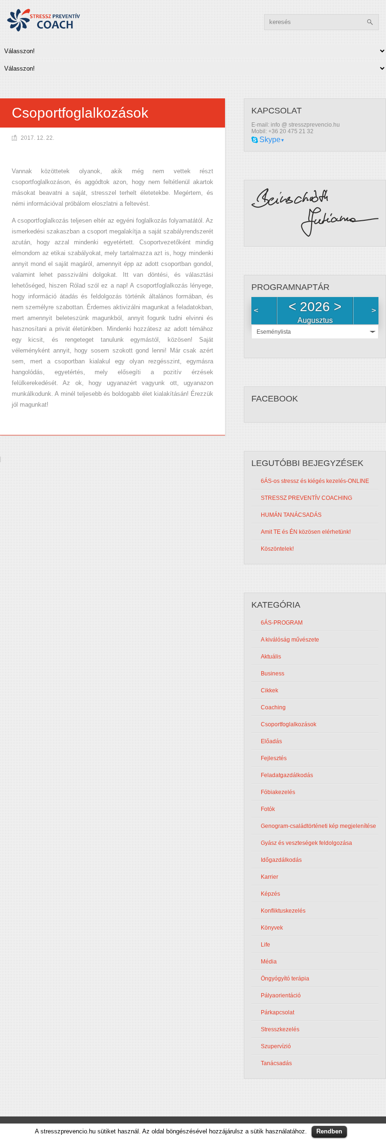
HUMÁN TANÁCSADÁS (291, 515)
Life (265, 944)
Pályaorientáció (281, 995)
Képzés (270, 894)
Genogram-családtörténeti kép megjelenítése (318, 826)
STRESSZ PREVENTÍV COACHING (306, 498)
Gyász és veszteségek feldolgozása (306, 843)
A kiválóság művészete (290, 639)
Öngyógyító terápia (285, 978)
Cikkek (269, 690)
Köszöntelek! (277, 549)
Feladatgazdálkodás (287, 775)
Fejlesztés (274, 758)
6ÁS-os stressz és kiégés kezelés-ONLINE (315, 481)
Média (269, 961)
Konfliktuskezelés (283, 910)
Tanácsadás (276, 1063)
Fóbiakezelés (278, 792)
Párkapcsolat (277, 1012)
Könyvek (272, 927)
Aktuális (271, 656)
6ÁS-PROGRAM (282, 622)
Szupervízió (276, 1046)
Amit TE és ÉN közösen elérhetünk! (306, 532)
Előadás (271, 741)
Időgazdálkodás (281, 860)
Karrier (269, 877)
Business (272, 673)
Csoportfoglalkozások (288, 724)
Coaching (273, 707)
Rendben (329, 1131)
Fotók (268, 809)
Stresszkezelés (280, 1029)
